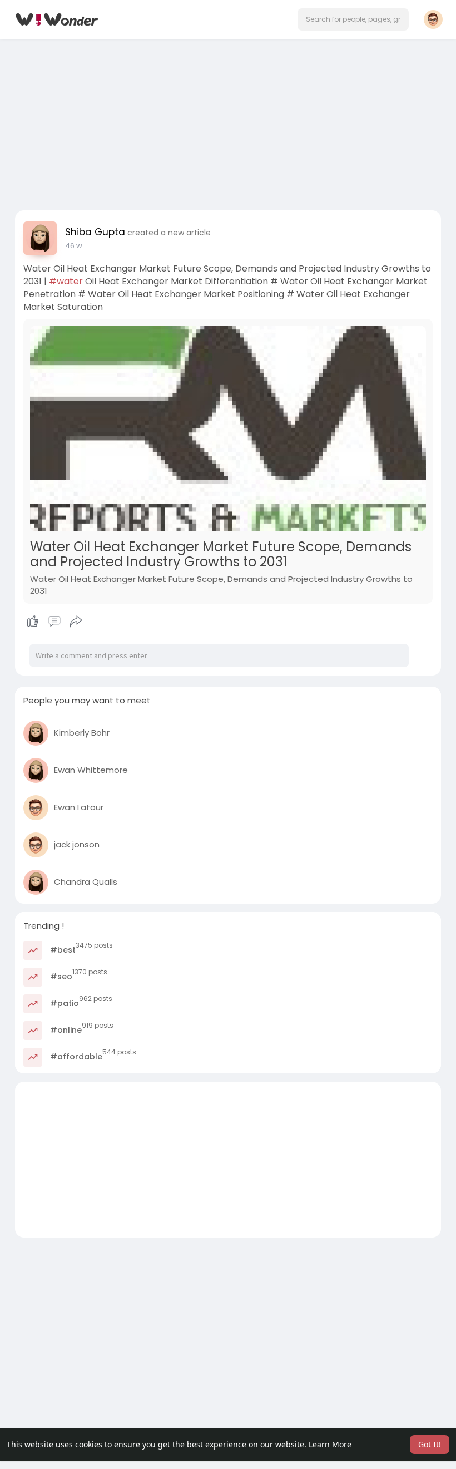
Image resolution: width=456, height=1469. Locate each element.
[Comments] (54, 621)
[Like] (54, 621)
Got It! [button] (429, 1444)
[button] (353, 19)
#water (66, 281)
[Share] (76, 621)
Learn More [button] (330, 1444)
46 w (73, 245)
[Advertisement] (227, 121)
